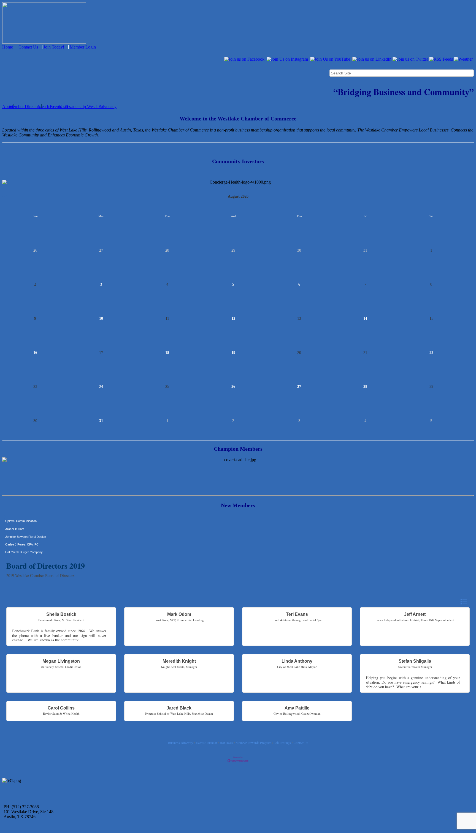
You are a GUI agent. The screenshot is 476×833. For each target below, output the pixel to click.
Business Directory (180, 742)
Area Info (45, 106)
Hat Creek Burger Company (24, 542)
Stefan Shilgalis (415, 661)
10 (101, 318)
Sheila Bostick (61, 614)
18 (167, 353)
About (7, 106)
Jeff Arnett (415, 614)
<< (4, 196)
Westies (64, 106)
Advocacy (108, 106)
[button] (464, 602)
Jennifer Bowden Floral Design (25, 526)
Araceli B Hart (14, 519)
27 (299, 387)
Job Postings (282, 742)
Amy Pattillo (297, 708)
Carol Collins (61, 708)
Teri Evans (297, 614)
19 (233, 353)
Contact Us (28, 47)
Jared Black (179, 708)
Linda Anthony (297, 661)
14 (365, 318)
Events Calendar (206, 742)
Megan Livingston (61, 661)
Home (7, 47)
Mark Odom (179, 614)
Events (56, 106)
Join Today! (54, 47)
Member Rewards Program (253, 742)
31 (101, 421)
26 (233, 387)
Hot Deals (226, 742)
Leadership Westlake (85, 106)
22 (431, 353)
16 (35, 353)
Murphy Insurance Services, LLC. (27, 550)
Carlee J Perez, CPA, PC (22, 534)
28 (365, 387)
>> (471, 196)
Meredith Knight (179, 661)
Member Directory (25, 106)
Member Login (83, 47)
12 (233, 318)
